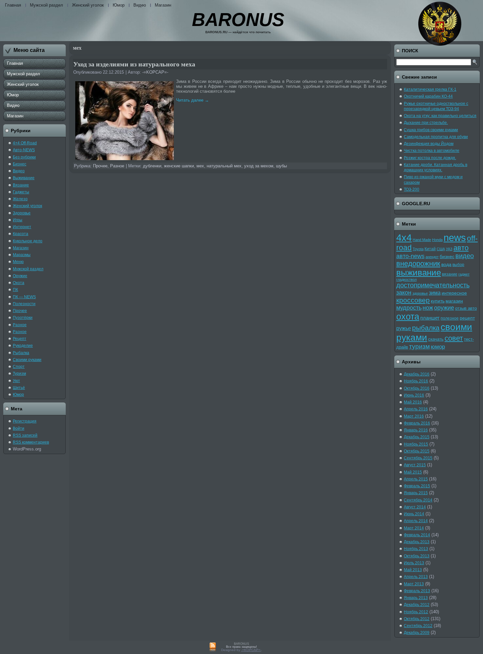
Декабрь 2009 (416, 632)
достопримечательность (433, 285)
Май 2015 (413, 472)
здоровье (420, 293)
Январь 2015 (416, 493)
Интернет (22, 227)
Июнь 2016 (414, 395)
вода (446, 264)
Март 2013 (414, 584)
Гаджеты (21, 192)
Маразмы (22, 255)
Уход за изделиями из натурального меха (134, 64)
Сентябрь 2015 (418, 458)
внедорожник (418, 264)
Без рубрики (24, 157)
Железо (20, 199)
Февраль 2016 (417, 423)
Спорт (19, 366)
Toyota (418, 249)
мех (200, 165)
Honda (437, 240)
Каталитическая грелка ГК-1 (430, 89)
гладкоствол (406, 279)
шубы (281, 165)
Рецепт (19, 338)
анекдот (432, 257)
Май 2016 (413, 402)
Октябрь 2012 (416, 619)
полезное (450, 318)
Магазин (163, 5)
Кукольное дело (27, 241)
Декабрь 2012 (416, 604)
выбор (458, 264)
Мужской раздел (46, 5)
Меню (18, 261)
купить (438, 300)
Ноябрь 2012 (416, 612)
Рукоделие (23, 345)
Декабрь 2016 (416, 374)
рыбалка (426, 327)
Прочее (20, 310)
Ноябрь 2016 (416, 381)
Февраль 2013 (417, 591)
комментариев (31, 442)
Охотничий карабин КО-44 (428, 96)
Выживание (23, 178)
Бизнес (19, 164)
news (455, 237)
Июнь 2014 (414, 514)
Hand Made (422, 240)
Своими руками (27, 359)
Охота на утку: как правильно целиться (440, 115)
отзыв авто (466, 308)
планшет (430, 318)
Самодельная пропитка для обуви (436, 136)
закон (403, 292)
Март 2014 (414, 528)
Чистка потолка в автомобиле (431, 150)
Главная (13, 5)
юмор (438, 347)
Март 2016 (414, 416)
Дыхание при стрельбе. (426, 122)
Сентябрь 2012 (418, 625)
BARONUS (238, 19)
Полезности (24, 304)
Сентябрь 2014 (418, 500)
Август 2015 (415, 465)
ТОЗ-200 (411, 189)
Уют (16, 380)
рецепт (467, 318)
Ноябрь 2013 (416, 548)
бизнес (447, 256)
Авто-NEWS (24, 150)
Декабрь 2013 (416, 542)
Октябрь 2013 (416, 556)
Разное (20, 325)
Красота (20, 233)
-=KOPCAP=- (155, 72)
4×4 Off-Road (25, 143)
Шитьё (19, 387)
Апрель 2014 (416, 521)
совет (454, 338)
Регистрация (24, 421)
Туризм (19, 373)
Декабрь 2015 (416, 437)
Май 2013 (413, 570)
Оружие (20, 276)
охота (407, 316)
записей (25, 435)
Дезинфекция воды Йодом (428, 143)
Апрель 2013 (416, 576)
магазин (454, 300)
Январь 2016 (416, 430)
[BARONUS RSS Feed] (213, 647)
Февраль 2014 (417, 535)
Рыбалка (21, 353)
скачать (436, 339)
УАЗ (449, 249)
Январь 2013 (416, 597)
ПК (15, 289)
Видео (139, 5)
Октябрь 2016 (416, 388)
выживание (418, 272)
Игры (17, 220)
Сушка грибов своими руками (431, 130)
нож (428, 307)
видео (464, 255)
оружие (444, 307)
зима (435, 293)
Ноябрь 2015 (416, 444)
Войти (18, 428)
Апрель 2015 (416, 479)
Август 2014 (415, 507)
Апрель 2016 (416, 409)
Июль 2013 (414, 563)
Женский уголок (88, 5)
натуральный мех (224, 165)
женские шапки (179, 165)
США (441, 249)
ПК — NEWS (24, 297)
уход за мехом (258, 165)
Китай (430, 249)
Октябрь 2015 (416, 451)
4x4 (404, 237)
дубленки (152, 165)
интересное (454, 293)
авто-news (410, 256)
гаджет (464, 274)
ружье (403, 328)
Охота (18, 282)
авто (461, 248)
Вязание (21, 185)
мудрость (409, 307)
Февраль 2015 (417, 486)
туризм (419, 346)
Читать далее (192, 100)
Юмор (119, 5)
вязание (449, 274)
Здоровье (22, 213)
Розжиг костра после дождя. (430, 158)
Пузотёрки (23, 317)
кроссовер (413, 300)
